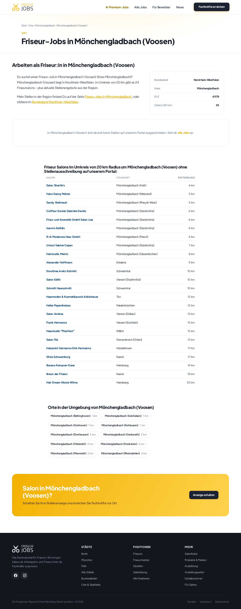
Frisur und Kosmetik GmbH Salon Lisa (69, 219)
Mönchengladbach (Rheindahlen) (124, 453)
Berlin (84, 553)
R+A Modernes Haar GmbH (63, 237)
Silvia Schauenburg (58, 357)
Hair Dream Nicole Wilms (62, 382)
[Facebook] (15, 575)
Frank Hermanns (56, 322)
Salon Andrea (54, 314)
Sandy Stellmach (56, 202)
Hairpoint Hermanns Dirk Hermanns (68, 348)
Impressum (205, 601)
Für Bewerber (161, 7)
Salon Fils (52, 339)
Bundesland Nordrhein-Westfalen (55, 102)
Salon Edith (53, 279)
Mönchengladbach (45, 25)
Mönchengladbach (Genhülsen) (126, 416)
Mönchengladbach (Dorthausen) (73, 434)
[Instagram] (24, 575)
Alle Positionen (141, 578)
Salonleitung (140, 572)
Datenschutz (222, 601)
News (180, 7)
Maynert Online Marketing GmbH (45, 601)
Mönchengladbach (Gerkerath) (125, 434)
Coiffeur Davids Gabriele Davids (66, 211)
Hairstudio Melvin (57, 254)
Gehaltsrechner (193, 578)
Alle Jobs (140, 7)
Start (24, 25)
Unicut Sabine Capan (59, 245)
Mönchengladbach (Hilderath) (72, 444)
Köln (83, 566)
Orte (30, 25)
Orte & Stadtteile (90, 584)
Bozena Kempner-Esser (60, 365)
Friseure (137, 553)
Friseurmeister (141, 560)
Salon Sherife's (55, 185)
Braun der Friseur (57, 374)
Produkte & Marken (195, 560)
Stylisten (138, 566)
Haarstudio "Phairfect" (60, 331)
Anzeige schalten (204, 495)
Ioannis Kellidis (55, 228)
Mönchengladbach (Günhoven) (72, 425)
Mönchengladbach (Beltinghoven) (74, 416)
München (86, 560)
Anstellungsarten (194, 572)
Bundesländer (89, 578)
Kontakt (192, 601)
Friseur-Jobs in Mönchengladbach (108, 97)
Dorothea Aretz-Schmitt (61, 271)
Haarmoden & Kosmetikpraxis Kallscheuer (72, 296)
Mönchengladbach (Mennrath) (72, 453)
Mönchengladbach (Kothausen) (123, 425)
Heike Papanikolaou (58, 305)
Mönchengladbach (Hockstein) (122, 444)
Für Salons (191, 584)
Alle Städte (87, 572)
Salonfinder (191, 553)
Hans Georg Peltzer (58, 194)
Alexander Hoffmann (59, 262)
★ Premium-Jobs (117, 7)
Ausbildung (191, 566)
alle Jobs (183, 133)
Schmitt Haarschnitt (58, 288)
